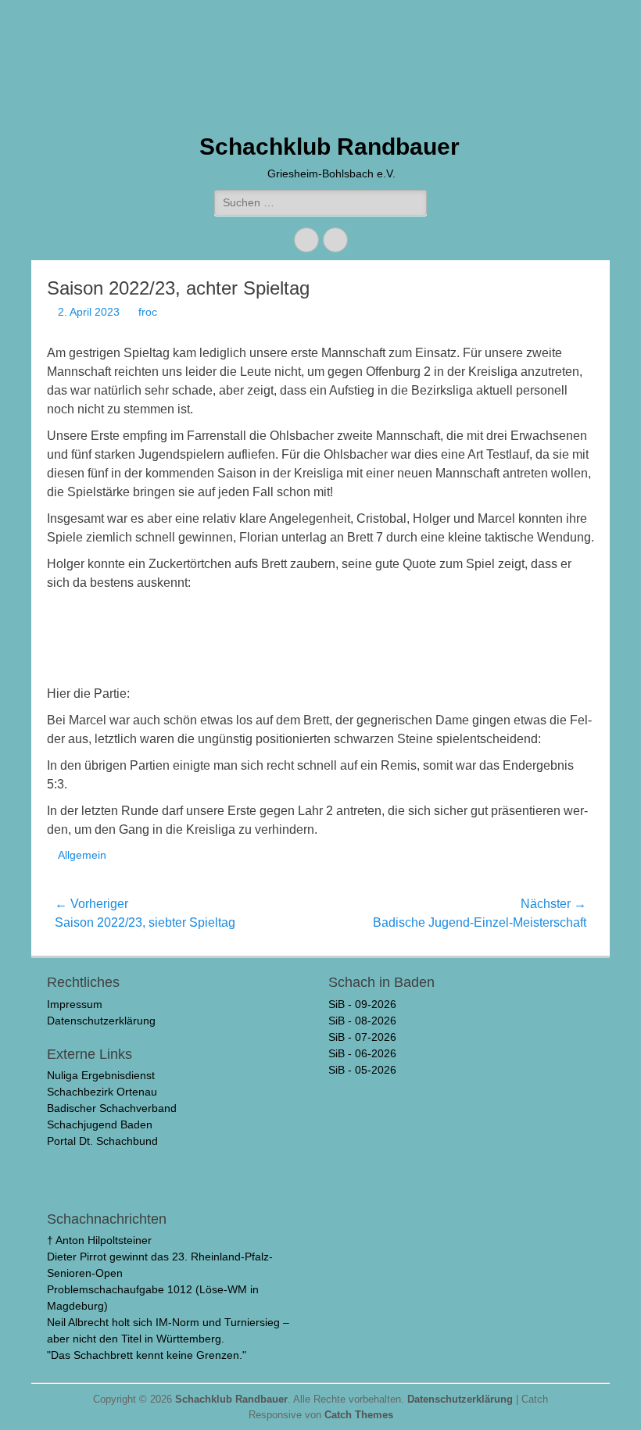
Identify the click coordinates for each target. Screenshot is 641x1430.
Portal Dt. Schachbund (102, 1141)
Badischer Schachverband (112, 1108)
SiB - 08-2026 (362, 1020)
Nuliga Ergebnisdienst (101, 1075)
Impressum (74, 1004)
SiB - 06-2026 (362, 1053)
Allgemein (82, 855)
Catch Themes (358, 1415)
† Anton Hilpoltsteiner (99, 1240)
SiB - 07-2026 (362, 1037)
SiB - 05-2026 (362, 1070)
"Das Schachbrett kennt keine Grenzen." (146, 1355)
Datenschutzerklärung (101, 1020)
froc (147, 312)
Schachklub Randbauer (329, 146)
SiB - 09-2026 (362, 1004)
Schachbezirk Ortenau (102, 1091)
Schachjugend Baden (99, 1124)
